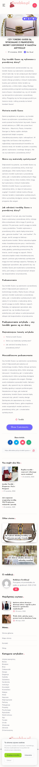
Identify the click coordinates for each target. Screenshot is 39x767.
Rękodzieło (6, 713)
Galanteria (5, 680)
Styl (3, 718)
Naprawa (5, 697)
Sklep (4, 648)
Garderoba (6, 682)
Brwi (3, 667)
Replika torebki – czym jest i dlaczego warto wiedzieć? (28, 472)
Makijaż (4, 692)
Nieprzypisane (7, 700)
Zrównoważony (7, 730)
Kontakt (5, 643)
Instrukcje (5, 685)
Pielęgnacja (6, 705)
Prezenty (5, 707)
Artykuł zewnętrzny (8, 659)
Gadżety (5, 677)
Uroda (4, 723)
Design (4, 672)
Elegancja (5, 675)
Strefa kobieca (7, 715)
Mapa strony (6, 638)
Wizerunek (5, 725)
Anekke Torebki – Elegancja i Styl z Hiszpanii (8, 486)
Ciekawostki (6, 669)
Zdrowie (5, 728)
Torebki (21, 420)
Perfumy (5, 702)
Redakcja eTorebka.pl (21, 580)
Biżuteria (5, 664)
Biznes (4, 662)
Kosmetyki (5, 687)
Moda (4, 695)
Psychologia (6, 710)
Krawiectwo (6, 690)
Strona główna (7, 633)
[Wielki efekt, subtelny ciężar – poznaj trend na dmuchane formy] (6, 619)
